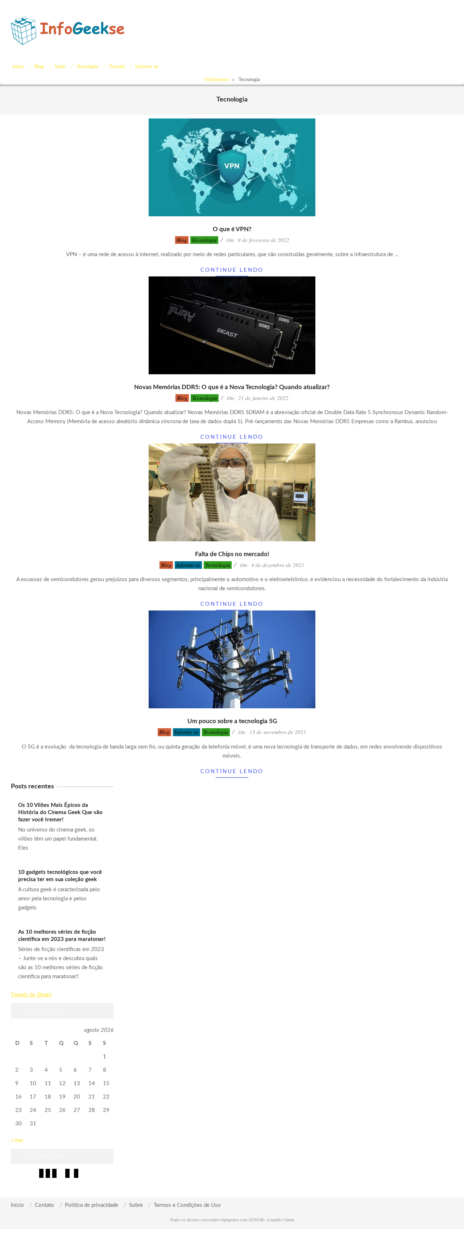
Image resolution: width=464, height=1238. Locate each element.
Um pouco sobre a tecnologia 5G (232, 721)
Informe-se (188, 564)
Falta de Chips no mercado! (232, 554)
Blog (182, 239)
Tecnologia (204, 239)
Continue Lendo (232, 270)
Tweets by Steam (31, 994)
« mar (17, 1140)
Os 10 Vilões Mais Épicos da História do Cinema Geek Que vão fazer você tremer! (60, 812)
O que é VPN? (232, 229)
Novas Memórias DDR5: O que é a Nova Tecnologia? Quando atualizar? (232, 387)
